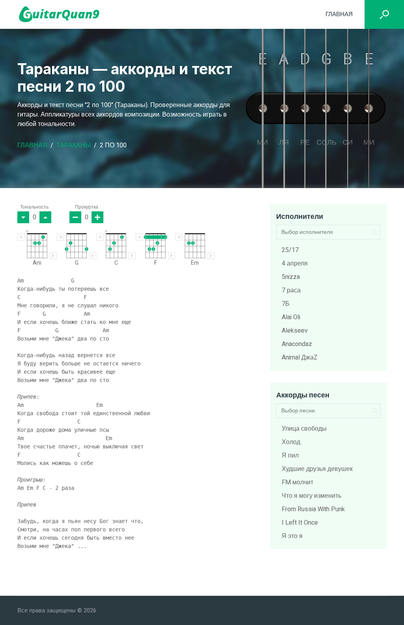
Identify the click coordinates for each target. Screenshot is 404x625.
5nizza (291, 277)
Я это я (292, 536)
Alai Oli (291, 317)
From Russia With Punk (313, 509)
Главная (339, 14)
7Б (286, 304)
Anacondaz (297, 344)
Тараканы (73, 145)
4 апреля (295, 263)
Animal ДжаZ (300, 357)
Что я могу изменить (311, 496)
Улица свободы (304, 428)
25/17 (290, 250)
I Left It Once (300, 522)
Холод (291, 442)
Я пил (290, 455)
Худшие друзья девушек (317, 469)
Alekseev (295, 330)
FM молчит (297, 482)
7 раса (291, 290)
